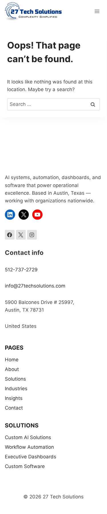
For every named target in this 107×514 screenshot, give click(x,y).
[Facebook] (10, 235)
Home (12, 359)
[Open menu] (97, 11)
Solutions (15, 379)
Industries (16, 388)
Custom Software (25, 466)
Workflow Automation (29, 447)
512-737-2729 (21, 269)
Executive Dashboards (30, 457)
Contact (14, 408)
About (12, 369)
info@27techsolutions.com (35, 286)
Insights (14, 398)
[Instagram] (32, 235)
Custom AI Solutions (28, 437)
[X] (21, 235)
